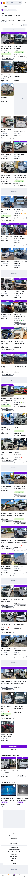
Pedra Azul (3, 17)
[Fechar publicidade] (1, 864)
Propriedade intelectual (14, 851)
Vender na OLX (14, 841)
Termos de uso (14, 847)
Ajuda (14, 833)
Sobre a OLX (14, 838)
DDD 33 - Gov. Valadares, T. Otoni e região (11, 15)
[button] (14, 3)
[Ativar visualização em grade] (25, 25)
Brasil (2, 13)
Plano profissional (14, 843)
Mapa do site (14, 854)
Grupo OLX (14, 858)
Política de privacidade (14, 849)
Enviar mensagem (8, 58)
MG (6, 13)
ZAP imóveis (14, 860)
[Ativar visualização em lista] (21, 25)
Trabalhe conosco (14, 856)
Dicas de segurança (14, 835)
